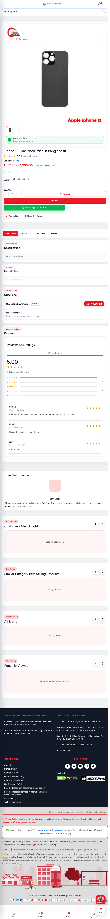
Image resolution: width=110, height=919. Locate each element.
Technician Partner (12, 802)
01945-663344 (10, 733)
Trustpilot (60, 773)
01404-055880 (86, 744)
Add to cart (65, 194)
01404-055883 (77, 730)
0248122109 (24, 733)
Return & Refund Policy (14, 780)
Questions (40, 233)
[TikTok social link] (93, 766)
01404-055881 (63, 730)
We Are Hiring (10, 798)
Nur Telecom (41, 895)
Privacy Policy (10, 769)
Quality (7, 180)
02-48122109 (91, 730)
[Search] (104, 11)
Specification (10, 233)
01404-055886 (63, 750)
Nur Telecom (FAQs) (13, 784)
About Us (8, 765)
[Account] (105, 4)
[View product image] (10, 130)
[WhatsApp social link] (86, 766)
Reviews (53, 233)
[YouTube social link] (80, 766)
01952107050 (31, 730)
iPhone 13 (17, 161)
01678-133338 (17, 730)
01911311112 (83, 727)
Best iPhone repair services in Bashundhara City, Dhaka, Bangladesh (25, 793)
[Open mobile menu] (4, 4)
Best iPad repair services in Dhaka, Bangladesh (25, 788)
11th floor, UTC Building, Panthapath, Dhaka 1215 (78, 722)
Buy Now (55, 200)
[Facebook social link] (67, 766)
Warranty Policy (11, 773)
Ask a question (94, 304)
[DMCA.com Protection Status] (68, 778)
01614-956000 (70, 727)
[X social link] (73, 766)
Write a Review (55, 353)
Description (26, 233)
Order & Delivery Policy (14, 776)
